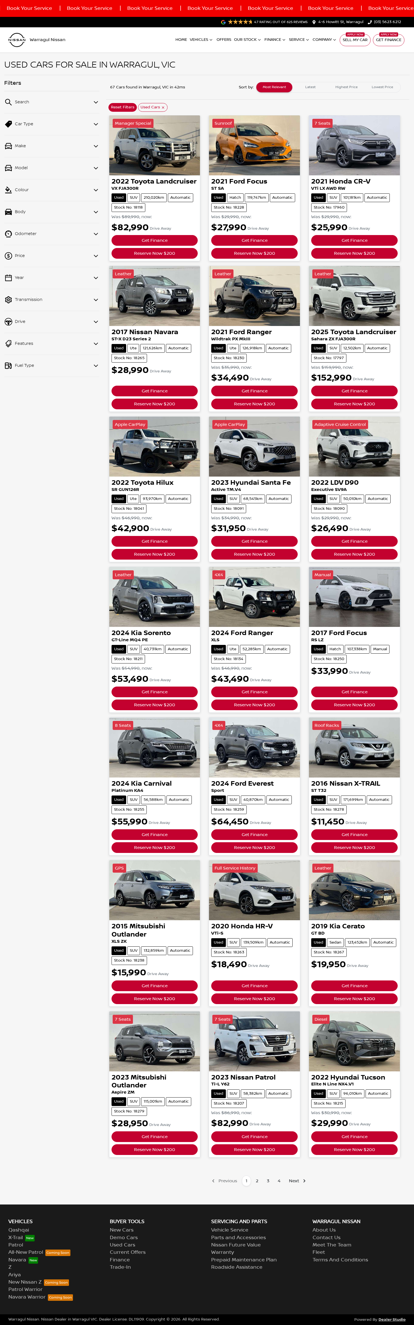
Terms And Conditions (340, 1260)
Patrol (15, 1245)
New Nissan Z (25, 1282)
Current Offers (128, 1252)
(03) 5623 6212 (387, 22)
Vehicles (199, 39)
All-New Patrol (25, 1252)
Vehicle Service (229, 1230)
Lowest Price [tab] (382, 87)
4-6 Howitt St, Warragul (340, 22)
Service (297, 39)
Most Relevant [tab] (274, 87)
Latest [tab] (310, 87)
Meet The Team (332, 1245)
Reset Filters (122, 107)
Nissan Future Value (236, 1245)
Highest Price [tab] (346, 87)
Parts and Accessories (238, 1238)
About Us (324, 1230)
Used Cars (122, 1245)
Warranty (222, 1252)
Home (181, 39)
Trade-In (120, 1267)
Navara (17, 1260)
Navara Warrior (27, 1297)
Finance (272, 39)
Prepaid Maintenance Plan (244, 1260)
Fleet (319, 1252)
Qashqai (18, 1230)
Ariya (14, 1275)
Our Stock (245, 39)
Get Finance (388, 40)
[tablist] (328, 87)
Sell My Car (355, 40)
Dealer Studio (392, 1319)
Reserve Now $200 (154, 253)
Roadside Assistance (236, 1267)
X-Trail (15, 1238)
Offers (224, 39)
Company (322, 39)
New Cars (121, 1230)
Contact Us (326, 1238)
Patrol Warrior (25, 1289)
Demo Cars (124, 1238)
